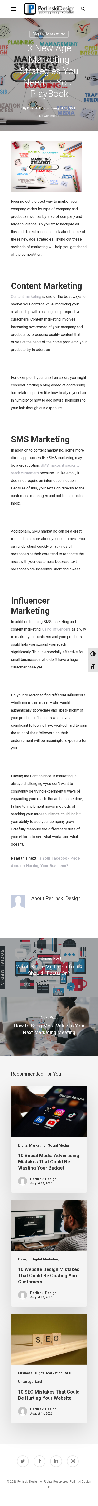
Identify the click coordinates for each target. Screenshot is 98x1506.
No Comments (49, 115)
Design (23, 1259)
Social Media (58, 1145)
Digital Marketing (49, 34)
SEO (68, 1373)
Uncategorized (30, 1382)
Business (25, 1373)
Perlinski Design (38, 108)
